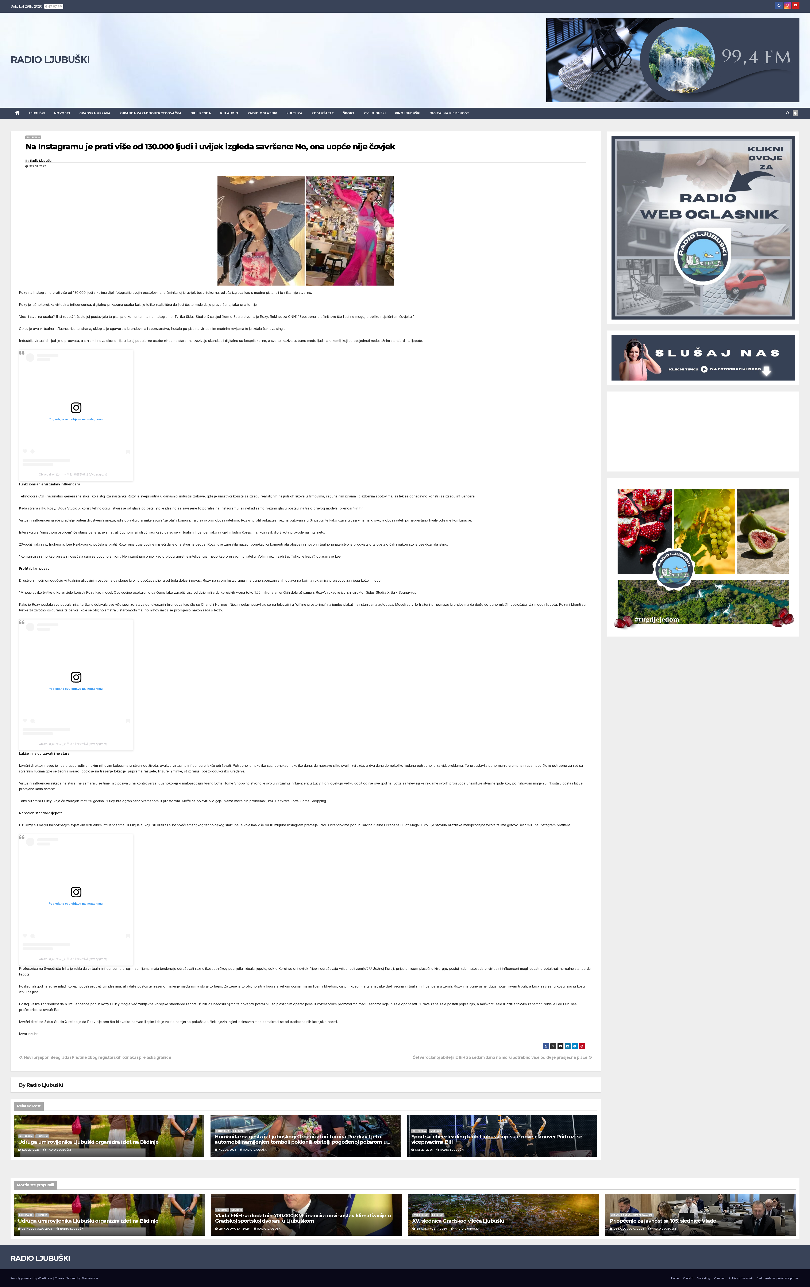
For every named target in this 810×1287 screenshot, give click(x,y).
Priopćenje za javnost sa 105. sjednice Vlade (663, 1221)
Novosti (62, 113)
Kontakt (688, 1278)
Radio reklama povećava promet (778, 1278)
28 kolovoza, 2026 (38, 1228)
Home (675, 1278)
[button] (787, 113)
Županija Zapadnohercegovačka (150, 113)
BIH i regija (201, 113)
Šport (349, 113)
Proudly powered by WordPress (32, 1278)
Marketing (703, 1278)
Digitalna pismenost (450, 113)
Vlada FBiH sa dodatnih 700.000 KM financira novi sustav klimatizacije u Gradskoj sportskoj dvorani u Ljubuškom (303, 1218)
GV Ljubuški (375, 113)
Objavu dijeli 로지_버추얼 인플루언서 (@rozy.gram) (73, 474)
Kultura (294, 113)
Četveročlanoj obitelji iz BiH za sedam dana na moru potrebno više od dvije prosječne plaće (500, 1057)
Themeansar (89, 1278)
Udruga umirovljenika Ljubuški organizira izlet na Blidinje (88, 1142)
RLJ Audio (229, 113)
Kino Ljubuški (407, 113)
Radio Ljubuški (40, 161)
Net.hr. (358, 508)
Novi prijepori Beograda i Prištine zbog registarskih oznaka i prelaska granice (97, 1057)
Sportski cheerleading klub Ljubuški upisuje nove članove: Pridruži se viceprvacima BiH (496, 1139)
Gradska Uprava (94, 113)
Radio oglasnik (262, 113)
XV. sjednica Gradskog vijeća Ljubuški (458, 1221)
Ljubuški (37, 113)
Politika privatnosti (741, 1278)
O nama (719, 1278)
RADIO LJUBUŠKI (50, 59)
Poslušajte (323, 113)
